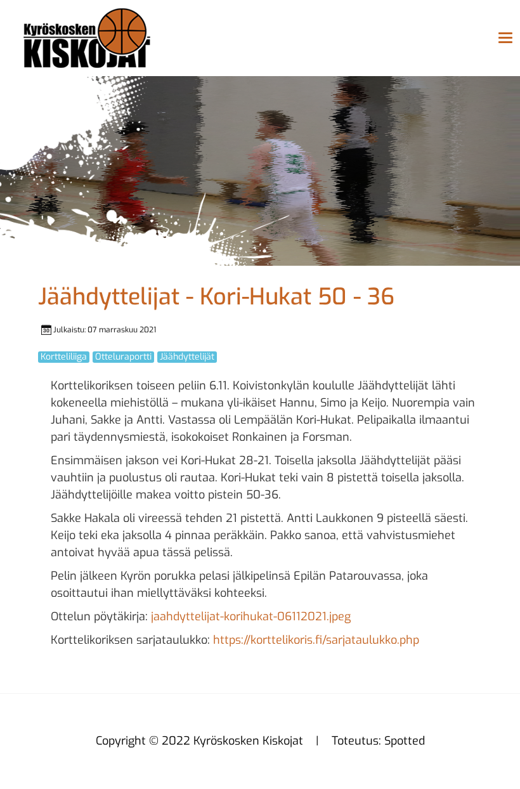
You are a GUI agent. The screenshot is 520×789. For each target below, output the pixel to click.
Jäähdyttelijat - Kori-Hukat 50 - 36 (216, 297)
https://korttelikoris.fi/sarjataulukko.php (316, 640)
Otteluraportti (123, 357)
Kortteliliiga (64, 357)
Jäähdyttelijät (187, 357)
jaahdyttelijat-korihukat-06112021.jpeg (251, 616)
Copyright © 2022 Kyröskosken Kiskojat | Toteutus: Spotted (260, 740)
